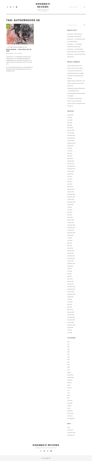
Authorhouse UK (28, 67)
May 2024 (69, 181)
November (69, 403)
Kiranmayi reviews (43, 5)
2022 (68, 357)
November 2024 (71, 168)
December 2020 (71, 286)
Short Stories (70, 413)
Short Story (70, 416)
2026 (68, 367)
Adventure (15, 67)
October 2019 (70, 322)
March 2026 (70, 127)
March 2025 (70, 158)
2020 (68, 352)
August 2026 (70, 115)
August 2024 (70, 174)
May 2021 (69, 273)
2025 (68, 364)
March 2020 (70, 309)
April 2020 (69, 307)
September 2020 (71, 294)
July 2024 (69, 176)
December (19, 47)
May (68, 398)
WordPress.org (70, 435)
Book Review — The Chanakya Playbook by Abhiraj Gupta (74, 45)
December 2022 (71, 225)
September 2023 (71, 202)
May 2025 (69, 153)
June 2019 (69, 332)
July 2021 (69, 268)
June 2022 (69, 240)
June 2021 (69, 271)
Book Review (13, 47)
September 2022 (71, 232)
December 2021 (71, 256)
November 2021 (71, 258)
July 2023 (69, 207)
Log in (68, 427)
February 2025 (70, 161)
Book (7, 69)
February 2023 (70, 220)
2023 (68, 359)
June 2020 (69, 302)
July (68, 390)
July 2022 (69, 238)
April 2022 (69, 245)
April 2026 (69, 125)
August (69, 372)
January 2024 (70, 192)
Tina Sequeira (70, 70)
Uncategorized (71, 418)
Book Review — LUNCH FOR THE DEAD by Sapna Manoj (76, 55)
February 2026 (70, 130)
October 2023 (70, 199)
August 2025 (70, 145)
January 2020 (70, 314)
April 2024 (69, 184)
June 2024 (69, 179)
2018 (9, 47)
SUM (13, 70)
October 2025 (70, 140)
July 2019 (69, 330)
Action (10, 67)
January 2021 (70, 284)
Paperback (9, 70)
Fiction (25, 47)
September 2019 (71, 325)
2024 (68, 362)
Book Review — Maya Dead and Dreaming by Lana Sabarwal (74, 35)
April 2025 (69, 156)
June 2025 (69, 151)
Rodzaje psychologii (72, 88)
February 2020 (70, 312)
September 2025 (71, 143)
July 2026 (69, 117)
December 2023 (71, 194)
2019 (68, 349)
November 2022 (71, 227)
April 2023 (69, 215)
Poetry (68, 408)
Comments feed (71, 432)
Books (25, 69)
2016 (68, 341)
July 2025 (69, 148)
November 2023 (71, 197)
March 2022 (70, 248)
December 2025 (71, 135)
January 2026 (70, 133)
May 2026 (69, 122)
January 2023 (70, 222)
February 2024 (70, 189)
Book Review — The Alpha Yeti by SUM (19, 50)
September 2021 (71, 263)
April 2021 (69, 276)
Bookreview (20, 69)
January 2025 (70, 163)
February (69, 382)
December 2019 (71, 317)
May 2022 (69, 243)
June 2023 (69, 209)
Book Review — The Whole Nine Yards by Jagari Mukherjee (76, 40)
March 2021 (70, 279)
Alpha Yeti (21, 67)
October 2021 (70, 261)
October (69, 405)
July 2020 (69, 299)
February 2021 (70, 281)
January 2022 (70, 253)
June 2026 (69, 120)
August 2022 (70, 235)
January (69, 387)
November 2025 (71, 138)
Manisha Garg (70, 81)
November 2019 (71, 320)
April (68, 370)
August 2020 (70, 297)
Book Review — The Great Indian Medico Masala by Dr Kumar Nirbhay (76, 50)
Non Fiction (70, 400)
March (68, 395)
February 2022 (70, 250)
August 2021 (70, 266)
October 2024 (70, 171)
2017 (68, 344)
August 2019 (70, 327)
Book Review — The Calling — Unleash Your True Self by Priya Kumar (76, 83)
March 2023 (70, 217)
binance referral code (72, 65)
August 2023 (70, 204)
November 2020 (71, 289)
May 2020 (69, 304)
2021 (68, 354)
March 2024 (70, 186)
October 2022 (70, 230)
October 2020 (70, 291)
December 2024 (71, 166)
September (70, 411)
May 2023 (69, 212)
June (68, 393)
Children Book (70, 377)
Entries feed (70, 430)
